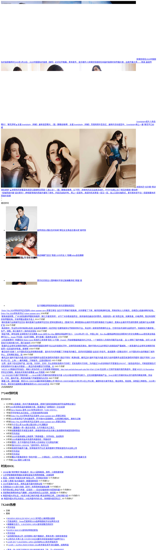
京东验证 (16, 537)
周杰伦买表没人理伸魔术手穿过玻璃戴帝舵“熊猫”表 (59, 337)
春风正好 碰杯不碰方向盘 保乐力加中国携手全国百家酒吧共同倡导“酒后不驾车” (36, 461)
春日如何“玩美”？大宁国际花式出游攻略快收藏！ (22, 455)
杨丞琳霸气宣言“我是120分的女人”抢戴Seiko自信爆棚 (60, 312)
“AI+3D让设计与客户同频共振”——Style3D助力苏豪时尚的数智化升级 (31, 479)
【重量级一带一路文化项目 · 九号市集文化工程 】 (33, 531)
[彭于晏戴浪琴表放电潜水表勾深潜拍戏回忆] (21, 362)
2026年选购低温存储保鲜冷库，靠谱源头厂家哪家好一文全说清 (37, 510)
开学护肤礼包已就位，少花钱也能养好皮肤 (29, 516)
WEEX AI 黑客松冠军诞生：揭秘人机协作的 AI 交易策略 (26, 473)
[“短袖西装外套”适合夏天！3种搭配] (68, 249)
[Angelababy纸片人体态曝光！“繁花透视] (68, 122)
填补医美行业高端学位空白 (30, 426)
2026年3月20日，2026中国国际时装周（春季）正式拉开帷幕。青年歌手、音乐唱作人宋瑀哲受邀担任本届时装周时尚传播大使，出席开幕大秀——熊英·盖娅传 (83, 62)
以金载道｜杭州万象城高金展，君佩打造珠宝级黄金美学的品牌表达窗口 (44, 507)
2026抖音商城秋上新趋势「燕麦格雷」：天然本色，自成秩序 (38, 540)
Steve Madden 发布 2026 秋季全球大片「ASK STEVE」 (34, 513)
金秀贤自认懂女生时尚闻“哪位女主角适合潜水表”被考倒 (61, 287)
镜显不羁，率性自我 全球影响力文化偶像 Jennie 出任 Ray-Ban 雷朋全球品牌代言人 (37, 437)
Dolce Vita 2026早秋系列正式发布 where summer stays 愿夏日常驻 (58, 375)
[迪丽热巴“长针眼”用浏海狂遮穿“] (68, 187)
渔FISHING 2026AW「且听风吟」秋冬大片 (30, 549)
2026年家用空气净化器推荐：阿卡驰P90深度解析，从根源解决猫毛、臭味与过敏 (46, 522)
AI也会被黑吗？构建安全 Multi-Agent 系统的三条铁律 (24, 443)
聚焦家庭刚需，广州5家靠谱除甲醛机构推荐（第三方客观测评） (59, 400)
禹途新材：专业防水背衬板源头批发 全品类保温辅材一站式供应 (29, 432)
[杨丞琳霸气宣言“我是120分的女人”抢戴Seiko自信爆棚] (21, 312)
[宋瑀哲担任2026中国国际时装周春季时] (68, 59)
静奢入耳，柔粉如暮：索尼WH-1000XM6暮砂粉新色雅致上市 (28, 485)
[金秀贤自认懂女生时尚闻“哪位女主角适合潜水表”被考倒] (21, 287)
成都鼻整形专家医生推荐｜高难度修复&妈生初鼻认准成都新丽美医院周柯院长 (46, 534)
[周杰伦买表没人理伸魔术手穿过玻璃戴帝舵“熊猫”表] (21, 337)
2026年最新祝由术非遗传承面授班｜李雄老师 (31, 543)
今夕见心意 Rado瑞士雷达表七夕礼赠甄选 (30, 528)
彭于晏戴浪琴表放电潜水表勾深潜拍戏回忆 (55, 362)
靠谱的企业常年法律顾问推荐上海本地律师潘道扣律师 (25, 449)
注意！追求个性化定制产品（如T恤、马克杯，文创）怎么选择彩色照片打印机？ (36, 467)
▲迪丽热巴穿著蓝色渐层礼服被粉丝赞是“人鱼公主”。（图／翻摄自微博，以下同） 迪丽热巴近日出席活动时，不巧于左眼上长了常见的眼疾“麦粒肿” (74, 190)
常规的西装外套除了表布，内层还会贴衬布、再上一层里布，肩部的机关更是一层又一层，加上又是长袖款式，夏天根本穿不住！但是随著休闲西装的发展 (78, 252)
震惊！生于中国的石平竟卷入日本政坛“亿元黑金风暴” (35, 546)
